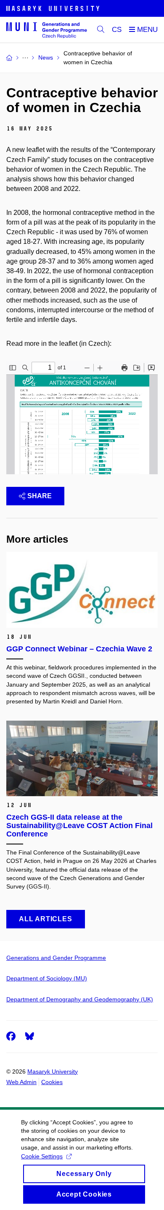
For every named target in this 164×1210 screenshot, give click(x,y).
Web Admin (21, 1082)
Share (39, 495)
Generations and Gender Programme (56, 957)
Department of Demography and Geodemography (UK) (79, 999)
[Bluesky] (29, 1036)
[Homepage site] (46, 29)
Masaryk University (52, 1071)
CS (117, 30)
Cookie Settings (42, 1156)
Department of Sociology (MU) (46, 978)
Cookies (52, 1082)
